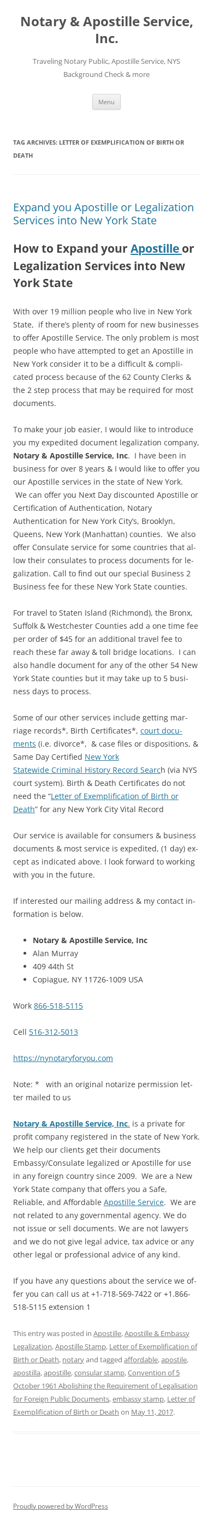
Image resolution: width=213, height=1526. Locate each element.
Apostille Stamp (80, 1346)
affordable (141, 1359)
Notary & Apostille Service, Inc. (106, 30)
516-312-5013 (53, 1032)
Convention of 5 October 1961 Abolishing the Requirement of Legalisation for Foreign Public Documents (105, 1386)
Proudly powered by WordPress (60, 1506)
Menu (106, 102)
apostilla (26, 1373)
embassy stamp (138, 1399)
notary (73, 1359)
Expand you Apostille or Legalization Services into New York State (103, 214)
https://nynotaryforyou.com (63, 1058)
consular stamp (99, 1373)
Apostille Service (134, 1202)
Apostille (156, 248)
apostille (57, 1373)
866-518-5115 (58, 1005)
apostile (174, 1359)
